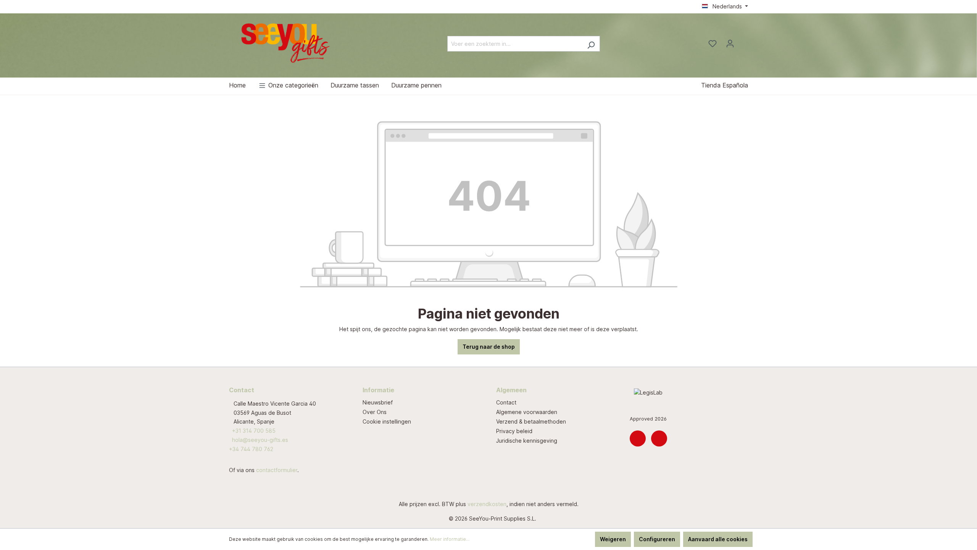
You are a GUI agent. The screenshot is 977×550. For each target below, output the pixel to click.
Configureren (657, 539)
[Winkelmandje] (743, 41)
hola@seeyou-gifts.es (260, 440)
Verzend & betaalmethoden (531, 421)
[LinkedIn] (638, 438)
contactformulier (276, 470)
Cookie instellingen (387, 421)
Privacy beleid (514, 431)
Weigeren (613, 539)
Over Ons (375, 412)
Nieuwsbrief (378, 402)
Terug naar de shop (489, 346)
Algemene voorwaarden (526, 412)
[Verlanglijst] (712, 43)
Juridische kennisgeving (526, 440)
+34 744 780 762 (251, 449)
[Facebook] (659, 438)
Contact (506, 402)
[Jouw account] (730, 43)
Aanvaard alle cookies (718, 539)
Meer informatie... (449, 539)
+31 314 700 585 (254, 430)
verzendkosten (487, 504)
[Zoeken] (591, 44)
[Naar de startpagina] (286, 42)
